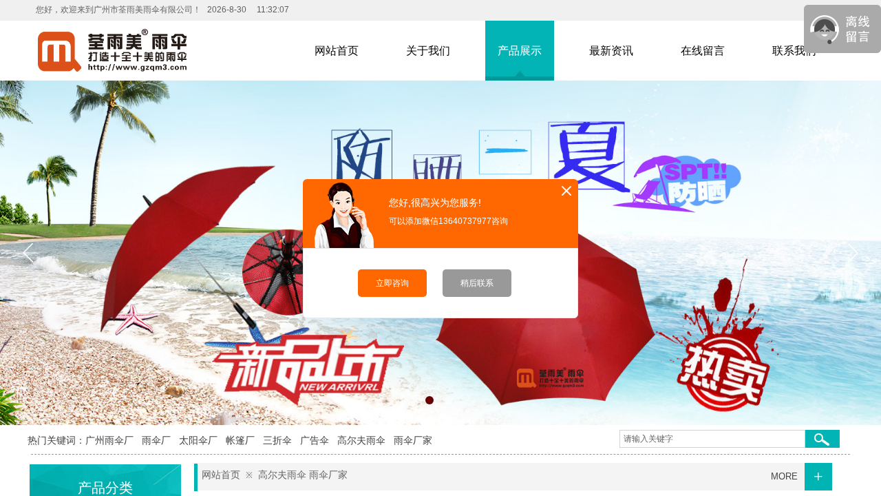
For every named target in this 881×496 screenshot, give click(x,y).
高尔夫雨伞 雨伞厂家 (303, 475)
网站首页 (221, 475)
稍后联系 (476, 283)
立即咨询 (392, 283)
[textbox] (712, 439)
